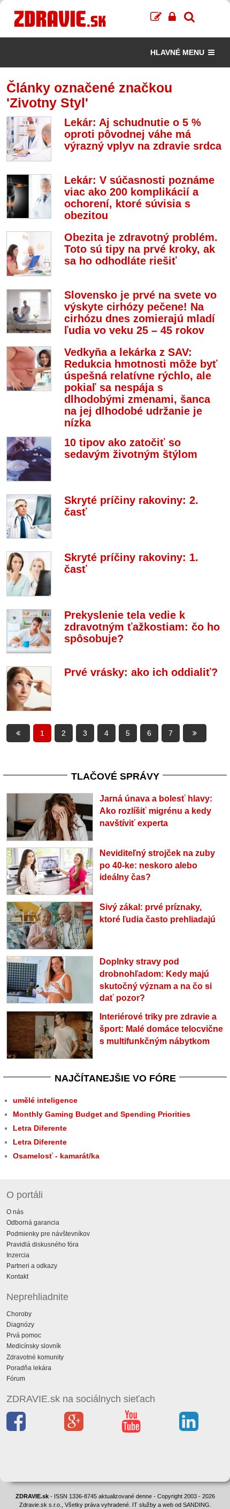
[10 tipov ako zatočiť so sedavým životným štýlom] (28, 459)
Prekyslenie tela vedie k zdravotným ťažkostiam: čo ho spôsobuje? (142, 626)
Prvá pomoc (23, 1335)
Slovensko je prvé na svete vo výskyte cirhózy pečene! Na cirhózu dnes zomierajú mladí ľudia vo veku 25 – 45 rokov (140, 312)
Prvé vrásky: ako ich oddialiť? (141, 672)
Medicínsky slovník (33, 1346)
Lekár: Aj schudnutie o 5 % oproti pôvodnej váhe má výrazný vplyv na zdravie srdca (142, 134)
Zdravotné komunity (35, 1357)
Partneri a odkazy (31, 1266)
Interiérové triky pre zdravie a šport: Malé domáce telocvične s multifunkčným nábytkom (161, 1029)
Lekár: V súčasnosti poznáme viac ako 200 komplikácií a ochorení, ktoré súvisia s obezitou (139, 197)
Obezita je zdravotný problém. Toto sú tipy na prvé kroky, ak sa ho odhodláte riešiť (141, 249)
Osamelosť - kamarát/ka (56, 1156)
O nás (15, 1212)
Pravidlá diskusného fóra (42, 1244)
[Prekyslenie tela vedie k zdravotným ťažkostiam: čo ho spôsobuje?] (28, 631)
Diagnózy (20, 1324)
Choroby (19, 1314)
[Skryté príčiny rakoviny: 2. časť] (28, 516)
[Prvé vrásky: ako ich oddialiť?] (28, 688)
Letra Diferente (40, 1128)
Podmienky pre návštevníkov (48, 1234)
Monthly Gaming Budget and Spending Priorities (101, 1114)
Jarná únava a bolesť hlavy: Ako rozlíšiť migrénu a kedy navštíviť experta (155, 811)
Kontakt (17, 1276)
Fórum (15, 1378)
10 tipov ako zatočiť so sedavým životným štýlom (130, 448)
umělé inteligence (45, 1100)
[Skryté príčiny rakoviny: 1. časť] (28, 573)
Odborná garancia (32, 1222)
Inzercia (17, 1255)
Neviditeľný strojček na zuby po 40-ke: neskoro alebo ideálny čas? (157, 865)
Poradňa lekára (28, 1368)
